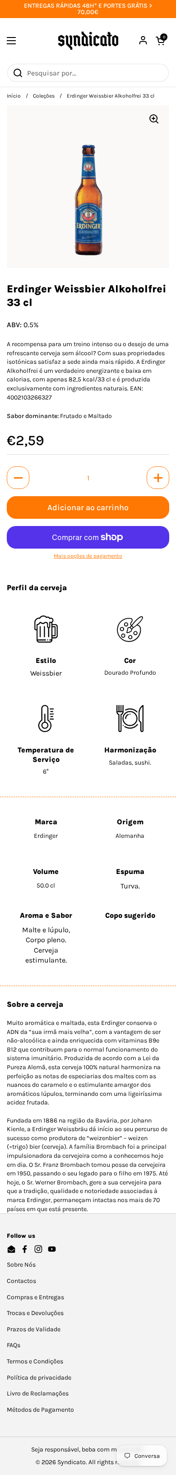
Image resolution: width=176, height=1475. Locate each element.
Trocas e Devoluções (35, 1313)
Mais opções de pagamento (88, 556)
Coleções (44, 96)
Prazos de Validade (33, 1329)
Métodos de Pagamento (40, 1410)
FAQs (13, 1345)
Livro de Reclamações (38, 1393)
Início (14, 96)
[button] (18, 477)
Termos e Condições (35, 1361)
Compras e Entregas (35, 1297)
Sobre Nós (21, 1264)
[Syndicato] (88, 41)
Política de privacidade (39, 1377)
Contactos (21, 1281)
